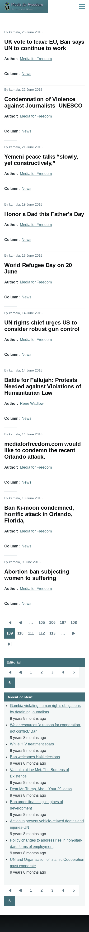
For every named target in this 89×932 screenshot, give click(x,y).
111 (32, 634)
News (26, 74)
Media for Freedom (36, 59)
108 (74, 624)
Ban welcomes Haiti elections (35, 757)
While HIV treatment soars (32, 744)
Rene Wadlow (32, 403)
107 (64, 624)
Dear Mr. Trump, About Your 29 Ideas (41, 789)
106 (53, 624)
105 (42, 624)
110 (21, 634)
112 (43, 634)
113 (53, 634)
